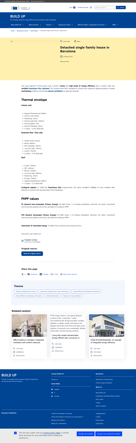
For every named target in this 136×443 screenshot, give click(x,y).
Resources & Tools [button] (66, 25)
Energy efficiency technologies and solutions (86, 291)
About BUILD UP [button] (17, 25)
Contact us (54, 379)
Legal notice (99, 423)
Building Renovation (53, 296)
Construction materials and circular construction (54, 291)
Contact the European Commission (61, 413)
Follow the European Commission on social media (66, 417)
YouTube (56, 396)
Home (13, 31)
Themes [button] (50, 25)
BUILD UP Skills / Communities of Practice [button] (91, 25)
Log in (70, 7)
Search (122, 7)
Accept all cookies (86, 434)
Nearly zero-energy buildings (72, 296)
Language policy (101, 413)
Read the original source (32, 254)
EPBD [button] (115, 25)
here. (40, 234)
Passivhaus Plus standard (38, 88)
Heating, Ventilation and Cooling (25, 291)
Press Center (99, 399)
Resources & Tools (22, 31)
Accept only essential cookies (108, 434)
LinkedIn (56, 389)
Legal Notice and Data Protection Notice (108, 396)
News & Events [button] (35, 25)
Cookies (98, 403)
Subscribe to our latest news (104, 379)
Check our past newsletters (104, 383)
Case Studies (34, 31)
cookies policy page (51, 433)
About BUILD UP (100, 393)
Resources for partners (58, 420)
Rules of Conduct (101, 406)
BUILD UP (17, 16)
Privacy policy (100, 420)
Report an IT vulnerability (58, 423)
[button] (91, 7)
